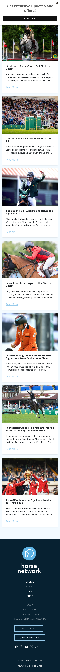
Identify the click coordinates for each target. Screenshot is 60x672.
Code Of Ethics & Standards (30, 618)
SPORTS (30, 581)
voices (30, 586)
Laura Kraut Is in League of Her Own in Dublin (28, 284)
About (30, 605)
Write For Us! (30, 609)
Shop (30, 595)
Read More (12, 87)
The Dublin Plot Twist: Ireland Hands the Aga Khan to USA (29, 212)
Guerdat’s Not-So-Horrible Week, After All (28, 140)
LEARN (30, 591)
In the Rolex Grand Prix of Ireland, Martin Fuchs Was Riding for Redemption (30, 429)
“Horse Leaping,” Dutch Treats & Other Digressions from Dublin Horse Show (28, 357)
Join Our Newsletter (29, 637)
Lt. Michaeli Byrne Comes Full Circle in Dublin (28, 68)
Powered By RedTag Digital (30, 665)
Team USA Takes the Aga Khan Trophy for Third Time (28, 501)
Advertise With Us (28, 628)
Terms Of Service (30, 614)
